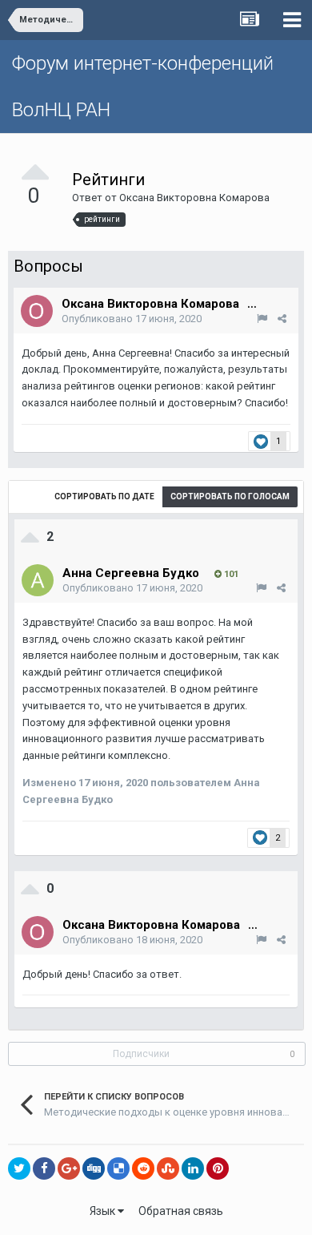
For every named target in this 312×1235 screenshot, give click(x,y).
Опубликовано (132, 319)
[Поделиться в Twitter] (19, 1168)
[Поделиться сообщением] (282, 319)
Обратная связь (180, 1211)
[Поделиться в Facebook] (44, 1168)
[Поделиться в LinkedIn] (193, 1168)
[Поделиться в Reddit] (143, 1168)
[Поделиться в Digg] (93, 1168)
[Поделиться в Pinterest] (217, 1168)
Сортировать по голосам (230, 496)
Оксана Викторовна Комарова (194, 198)
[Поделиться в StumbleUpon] (168, 1168)
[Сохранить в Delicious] (118, 1168)
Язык (104, 1211)
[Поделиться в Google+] (69, 1168)
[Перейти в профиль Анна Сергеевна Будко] (38, 580)
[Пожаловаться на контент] (262, 319)
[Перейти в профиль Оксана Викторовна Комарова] (37, 311)
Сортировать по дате (104, 496)
